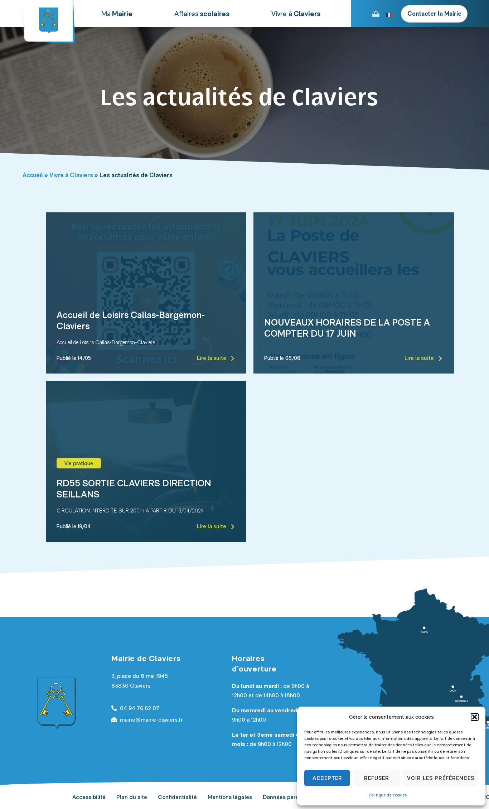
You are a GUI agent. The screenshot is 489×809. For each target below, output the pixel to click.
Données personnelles (291, 797)
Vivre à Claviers (71, 175)
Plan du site (131, 797)
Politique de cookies (388, 795)
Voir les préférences (440, 778)
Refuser (376, 778)
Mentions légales (230, 797)
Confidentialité (177, 797)
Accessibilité (89, 797)
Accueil (33, 175)
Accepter (327, 778)
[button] (474, 717)
